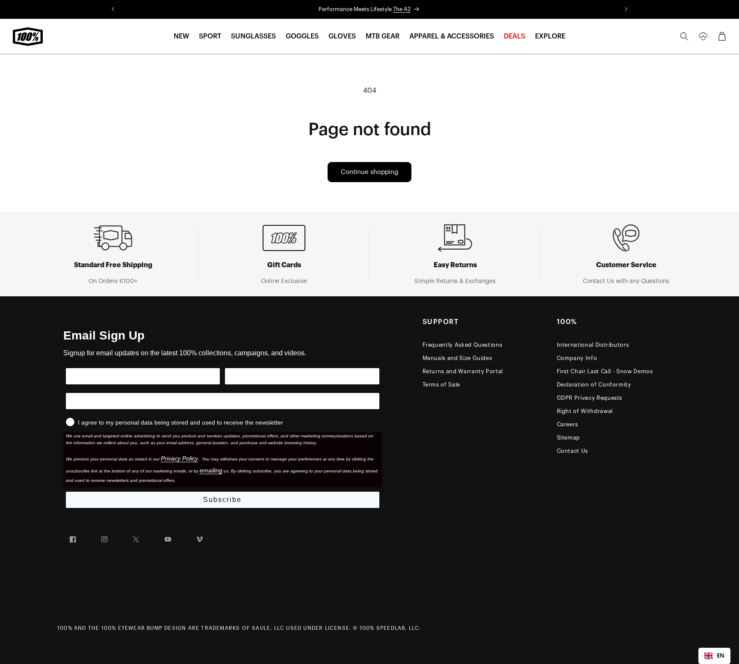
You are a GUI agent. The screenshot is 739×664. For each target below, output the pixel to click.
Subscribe (222, 499)
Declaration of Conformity (594, 384)
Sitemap (568, 437)
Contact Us (572, 451)
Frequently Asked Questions (463, 345)
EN (720, 655)
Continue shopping (369, 172)
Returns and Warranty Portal (463, 371)
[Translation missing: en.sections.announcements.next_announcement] (626, 9)
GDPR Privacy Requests (590, 398)
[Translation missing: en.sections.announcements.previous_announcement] (112, 9)
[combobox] (714, 656)
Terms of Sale (441, 384)
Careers (568, 424)
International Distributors (593, 345)
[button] (181, 36)
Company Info (577, 358)
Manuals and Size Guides (457, 358)
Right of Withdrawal (585, 411)
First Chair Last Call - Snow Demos (605, 371)
